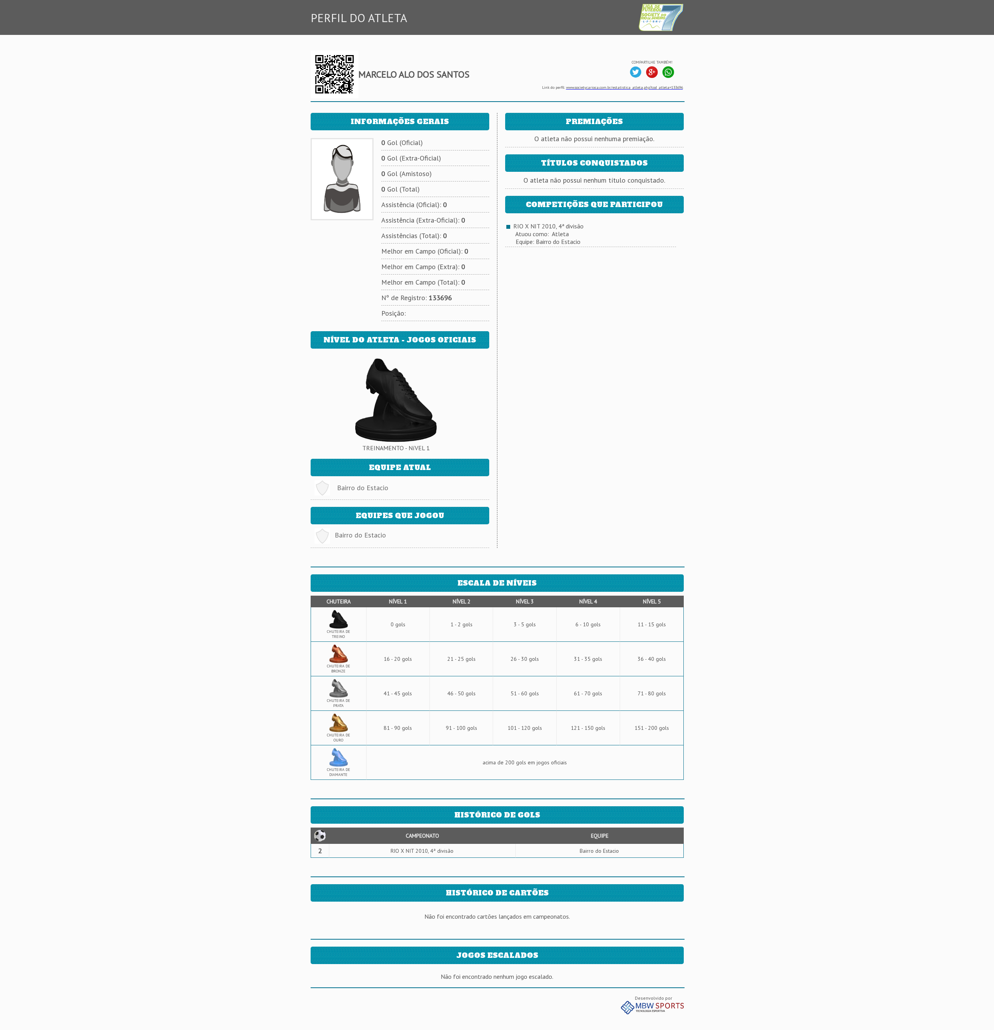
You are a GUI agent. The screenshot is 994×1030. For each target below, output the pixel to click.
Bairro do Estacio (362, 487)
